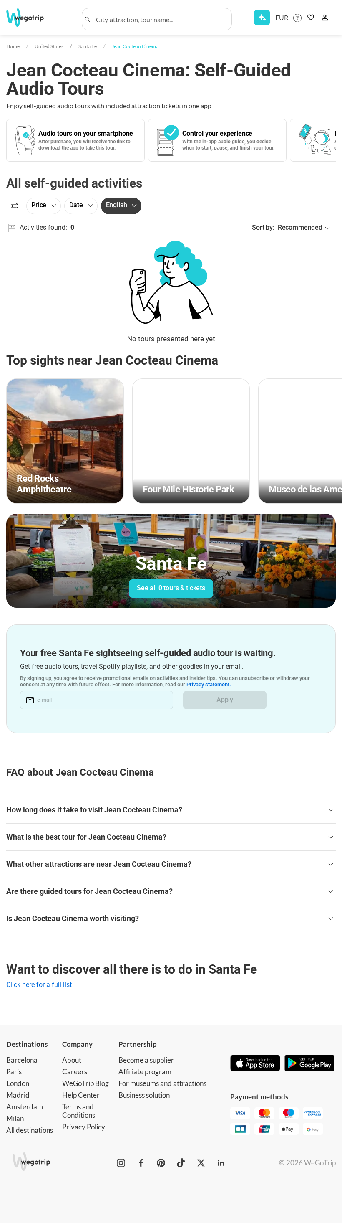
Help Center (81, 1095)
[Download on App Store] (255, 1064)
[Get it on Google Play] (309, 1064)
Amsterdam (24, 1106)
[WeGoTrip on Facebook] (141, 1163)
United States (49, 46)
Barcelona (22, 1060)
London (17, 1083)
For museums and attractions (162, 1083)
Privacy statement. (208, 684)
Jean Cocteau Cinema (135, 46)
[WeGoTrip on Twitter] (201, 1163)
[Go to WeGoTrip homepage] (30, 17)
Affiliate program (144, 1071)
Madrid (18, 1095)
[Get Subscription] (262, 17)
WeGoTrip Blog (85, 1083)
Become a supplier (146, 1060)
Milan (15, 1118)
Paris (14, 1071)
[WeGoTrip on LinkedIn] (221, 1163)
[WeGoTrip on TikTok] (181, 1163)
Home (13, 46)
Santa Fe (87, 46)
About (71, 1060)
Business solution (144, 1095)
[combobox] (160, 19)
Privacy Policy (83, 1126)
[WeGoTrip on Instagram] (121, 1163)
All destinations (29, 1130)
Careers (74, 1071)
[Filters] (14, 206)
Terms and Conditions (78, 1110)
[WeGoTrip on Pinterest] (161, 1163)
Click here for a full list (39, 985)
